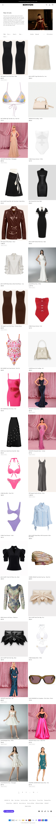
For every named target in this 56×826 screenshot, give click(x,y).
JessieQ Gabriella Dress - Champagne (8, 782)
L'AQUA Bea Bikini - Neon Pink (7, 493)
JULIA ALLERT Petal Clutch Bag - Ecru (36, 617)
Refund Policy (9, 803)
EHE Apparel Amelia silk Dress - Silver (37, 493)
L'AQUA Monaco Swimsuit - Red (35, 326)
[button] (2, 4)
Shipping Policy (47, 800)
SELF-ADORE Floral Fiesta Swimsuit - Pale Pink (10, 368)
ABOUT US (16, 803)
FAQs (12, 800)
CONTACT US (7, 800)
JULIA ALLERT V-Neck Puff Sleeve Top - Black (10, 577)
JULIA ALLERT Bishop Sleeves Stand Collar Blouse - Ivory (12, 284)
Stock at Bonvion (22, 803)
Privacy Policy (40, 800)
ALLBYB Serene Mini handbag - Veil (36, 368)
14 (33, 792)
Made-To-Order (28, 806)
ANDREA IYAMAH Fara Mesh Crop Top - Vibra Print (39, 577)
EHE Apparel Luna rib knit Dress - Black (9, 76)
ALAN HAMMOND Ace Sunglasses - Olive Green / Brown (41, 698)
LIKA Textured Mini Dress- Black (35, 201)
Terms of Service (32, 800)
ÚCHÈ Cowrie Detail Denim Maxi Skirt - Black (10, 451)
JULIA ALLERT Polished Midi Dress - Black (37, 241)
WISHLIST (47, 803)
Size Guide (17, 800)
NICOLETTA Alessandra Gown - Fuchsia (37, 451)
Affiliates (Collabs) (39, 803)
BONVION (26, 822)
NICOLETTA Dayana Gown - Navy (36, 408)
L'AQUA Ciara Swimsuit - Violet (7, 535)
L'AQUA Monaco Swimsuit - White (36, 159)
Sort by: (32, 34)
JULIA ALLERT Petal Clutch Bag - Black (8, 658)
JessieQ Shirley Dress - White (35, 284)
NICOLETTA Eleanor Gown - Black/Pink (37, 740)
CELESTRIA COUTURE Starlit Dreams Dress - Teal (39, 782)
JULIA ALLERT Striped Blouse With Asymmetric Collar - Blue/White (40, 536)
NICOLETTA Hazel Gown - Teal (7, 698)
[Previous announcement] (2, 1)
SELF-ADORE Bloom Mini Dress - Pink (8, 408)
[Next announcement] (53, 1)
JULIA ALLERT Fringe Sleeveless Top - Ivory (38, 76)
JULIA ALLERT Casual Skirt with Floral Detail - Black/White (13, 201)
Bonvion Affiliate (30, 803)
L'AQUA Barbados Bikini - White (35, 658)
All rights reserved (31, 822)
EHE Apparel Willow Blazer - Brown (8, 241)
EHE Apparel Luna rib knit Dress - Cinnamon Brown (11, 326)
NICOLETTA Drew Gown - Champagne (8, 159)
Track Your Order (24, 800)
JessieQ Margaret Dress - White (7, 740)
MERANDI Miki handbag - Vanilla (35, 118)
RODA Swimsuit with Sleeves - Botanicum (9, 617)
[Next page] (37, 792)
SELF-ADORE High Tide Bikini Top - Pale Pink (10, 118)
